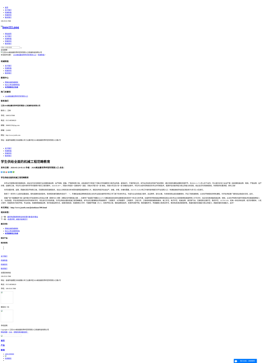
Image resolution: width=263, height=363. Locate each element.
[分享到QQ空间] (4, 172)
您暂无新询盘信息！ (21, 332)
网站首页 (8, 34)
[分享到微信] (13, 172)
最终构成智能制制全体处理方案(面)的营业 (22, 217)
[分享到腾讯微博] (9, 172)
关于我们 (8, 10)
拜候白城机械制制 (11, 82)
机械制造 (8, 12)
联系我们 (8, 17)
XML (10, 332)
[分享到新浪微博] (6, 172)
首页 (6, 7)
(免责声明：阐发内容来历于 (17, 219)
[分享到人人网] (11, 172)
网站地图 (4, 332)
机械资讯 (8, 15)
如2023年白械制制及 (12, 85)
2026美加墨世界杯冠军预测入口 (24, 55)
